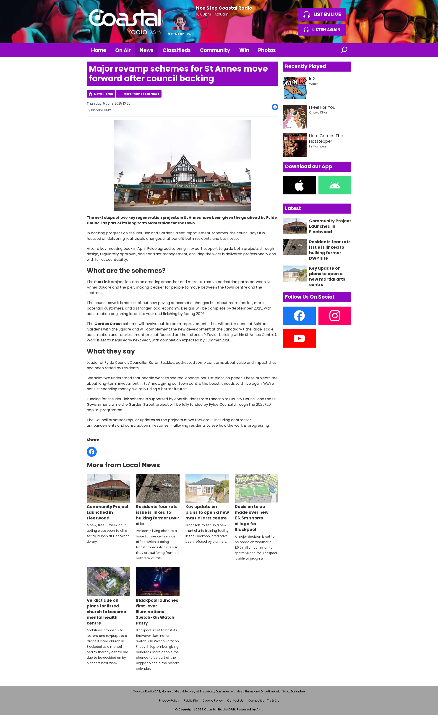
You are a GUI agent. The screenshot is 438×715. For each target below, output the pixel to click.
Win (244, 50)
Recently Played (305, 66)
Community (215, 50)
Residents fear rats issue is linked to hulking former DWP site (157, 515)
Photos (267, 50)
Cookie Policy (213, 700)
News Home (103, 94)
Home (98, 50)
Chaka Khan (318, 112)
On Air (123, 50)
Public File (191, 700)
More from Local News (141, 94)
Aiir (259, 709)
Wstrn (179, 34)
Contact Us (235, 700)
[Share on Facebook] (275, 107)
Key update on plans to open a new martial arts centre (207, 512)
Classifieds (177, 50)
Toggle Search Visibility (344, 50)
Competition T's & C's (263, 700)
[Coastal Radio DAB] (125, 22)
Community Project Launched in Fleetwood (108, 512)
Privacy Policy (169, 700)
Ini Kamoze (317, 146)
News (147, 50)
